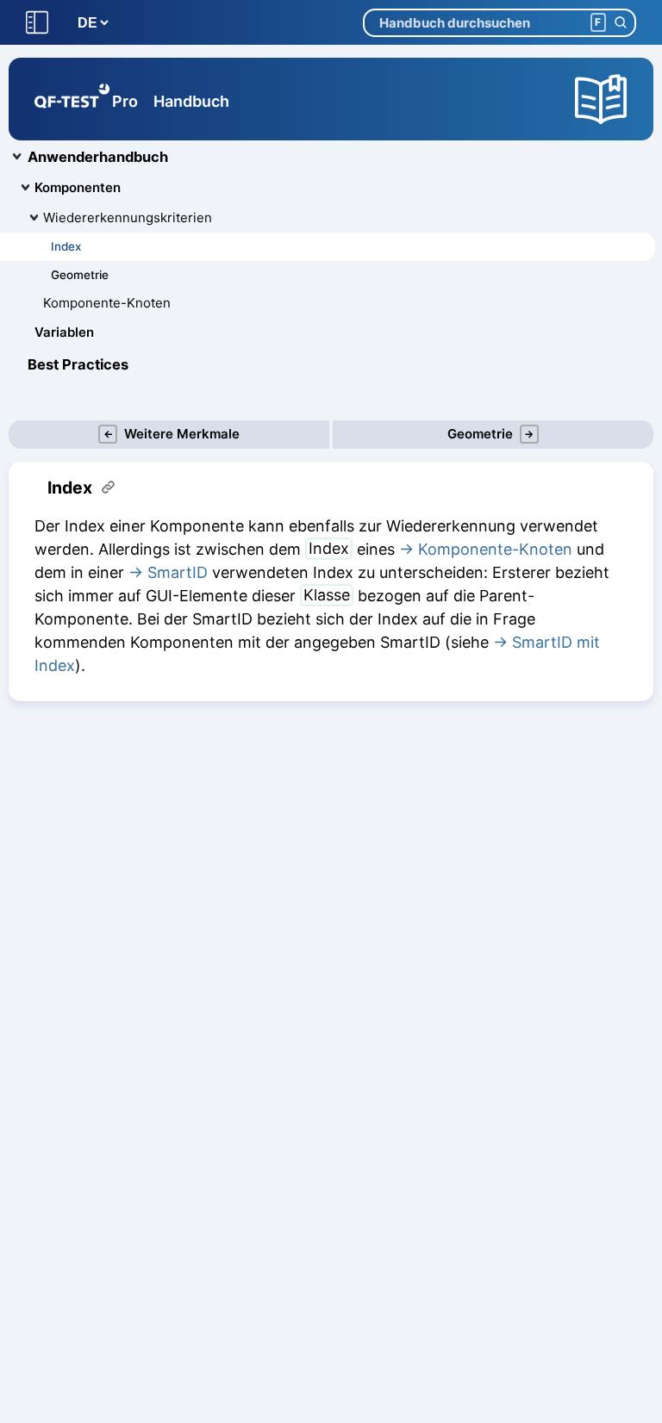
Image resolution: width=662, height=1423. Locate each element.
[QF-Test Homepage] (71, 99)
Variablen (64, 332)
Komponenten (77, 187)
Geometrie (80, 275)
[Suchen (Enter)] (620, 23)
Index (66, 246)
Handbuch (191, 101)
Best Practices (78, 364)
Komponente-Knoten (107, 303)
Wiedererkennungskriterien (127, 217)
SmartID (177, 572)
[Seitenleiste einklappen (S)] (37, 23)
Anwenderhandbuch (98, 156)
